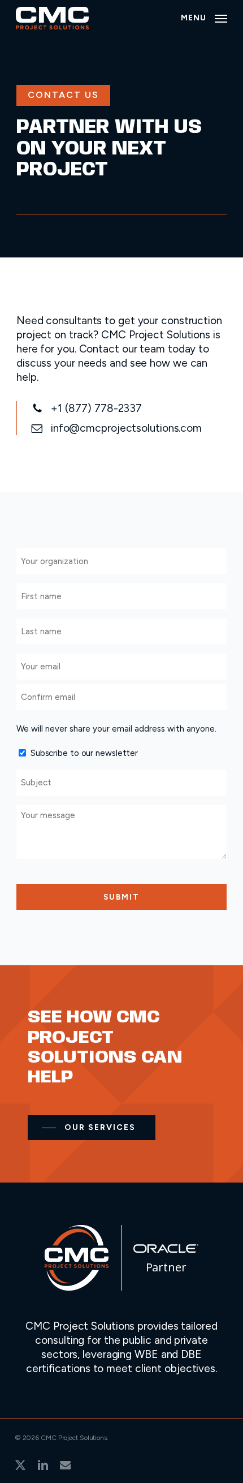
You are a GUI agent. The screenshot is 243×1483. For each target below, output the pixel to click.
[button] (204, 17)
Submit (121, 896)
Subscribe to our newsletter (84, 753)
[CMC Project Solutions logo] (77, 1286)
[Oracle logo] (165, 1249)
